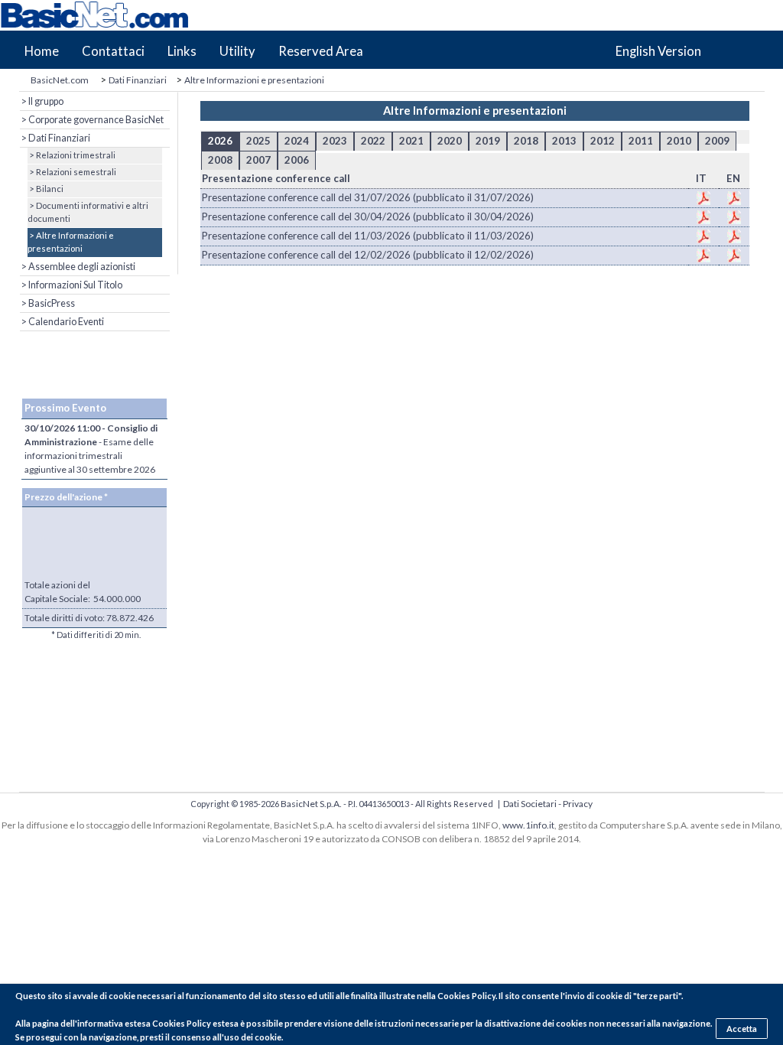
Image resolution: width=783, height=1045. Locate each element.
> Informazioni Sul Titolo (71, 285)
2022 (373, 141)
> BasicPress (47, 303)
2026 (220, 141)
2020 (449, 141)
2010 (679, 141)
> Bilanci (45, 189)
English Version (658, 51)
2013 (564, 141)
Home (41, 51)
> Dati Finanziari (55, 138)
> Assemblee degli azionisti (77, 266)
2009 (717, 141)
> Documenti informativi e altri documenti (88, 211)
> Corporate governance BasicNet (92, 119)
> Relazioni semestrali (72, 172)
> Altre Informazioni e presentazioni (71, 241)
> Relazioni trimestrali (71, 155)
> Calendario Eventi (62, 321)
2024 (296, 141)
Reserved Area (320, 51)
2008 (220, 160)
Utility (237, 51)
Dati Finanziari (138, 80)
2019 (488, 141)
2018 (526, 141)
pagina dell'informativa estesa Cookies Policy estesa (135, 1023)
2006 (296, 160)
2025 (258, 141)
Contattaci (113, 51)
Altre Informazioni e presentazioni (254, 80)
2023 (335, 141)
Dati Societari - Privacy (548, 803)
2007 (258, 160)
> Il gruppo (41, 101)
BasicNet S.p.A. (311, 803)
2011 (641, 141)
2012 (602, 141)
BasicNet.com (60, 80)
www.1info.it (528, 825)
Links (182, 51)
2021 (411, 141)
